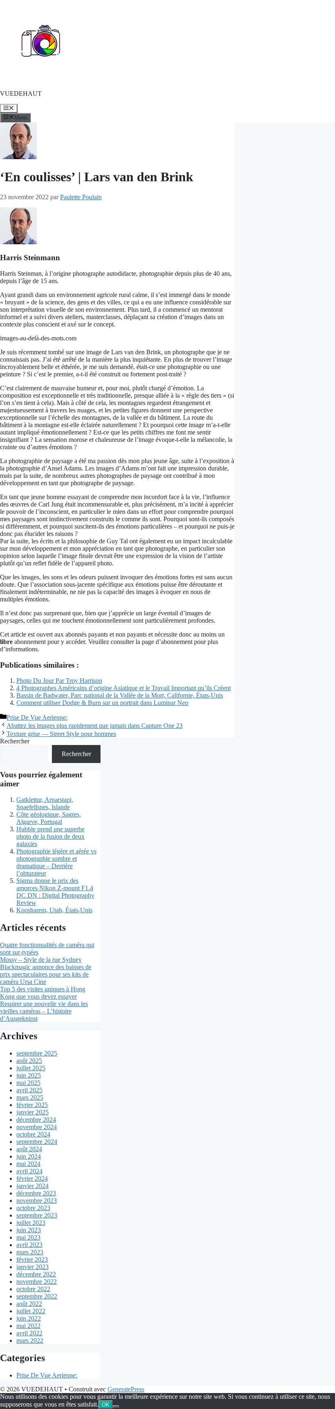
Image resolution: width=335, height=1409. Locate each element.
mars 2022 (29, 1340)
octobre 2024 (33, 1134)
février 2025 (32, 1104)
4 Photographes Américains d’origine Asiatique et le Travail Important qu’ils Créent (123, 687)
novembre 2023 (36, 1200)
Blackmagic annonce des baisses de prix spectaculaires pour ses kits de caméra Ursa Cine (46, 974)
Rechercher (14, 741)
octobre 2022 (33, 1288)
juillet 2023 (30, 1222)
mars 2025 (29, 1097)
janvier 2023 (32, 1266)
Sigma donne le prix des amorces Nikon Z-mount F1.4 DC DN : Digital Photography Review (55, 891)
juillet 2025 (30, 1068)
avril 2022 (29, 1333)
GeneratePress (125, 1389)
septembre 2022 (36, 1296)
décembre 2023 (36, 1193)
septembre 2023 (36, 1215)
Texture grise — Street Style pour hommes (61, 733)
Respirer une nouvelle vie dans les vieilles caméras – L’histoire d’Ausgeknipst (44, 1011)
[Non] (116, 1406)
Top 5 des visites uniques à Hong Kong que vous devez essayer (42, 993)
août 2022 (29, 1303)
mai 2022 (28, 1325)
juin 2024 (28, 1156)
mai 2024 (28, 1163)
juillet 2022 (30, 1311)
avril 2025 (29, 1090)
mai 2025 (28, 1082)
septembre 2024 (36, 1141)
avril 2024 (29, 1171)
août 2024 (29, 1149)
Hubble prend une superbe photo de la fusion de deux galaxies (50, 836)
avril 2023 (29, 1244)
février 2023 (32, 1259)
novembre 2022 (36, 1281)
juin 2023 (28, 1230)
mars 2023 (29, 1252)
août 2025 (29, 1060)
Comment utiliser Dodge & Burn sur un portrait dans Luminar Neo (102, 702)
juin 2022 (28, 1318)
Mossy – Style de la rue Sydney (41, 959)
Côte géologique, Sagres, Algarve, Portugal (48, 818)
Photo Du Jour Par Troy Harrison (59, 680)
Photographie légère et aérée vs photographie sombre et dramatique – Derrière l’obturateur (56, 862)
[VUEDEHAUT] (41, 79)
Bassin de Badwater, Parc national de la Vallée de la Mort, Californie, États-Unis (119, 695)
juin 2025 (28, 1075)
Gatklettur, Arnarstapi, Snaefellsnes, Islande (44, 803)
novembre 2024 (36, 1126)
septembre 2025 (36, 1053)
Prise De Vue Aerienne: (37, 717)
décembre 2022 (36, 1274)
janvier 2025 (32, 1112)
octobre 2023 (33, 1207)
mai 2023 (28, 1237)
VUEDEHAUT (21, 93)
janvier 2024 (32, 1185)
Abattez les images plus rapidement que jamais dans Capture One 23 (95, 725)
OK (105, 1405)
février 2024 (32, 1178)
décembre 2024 (36, 1119)
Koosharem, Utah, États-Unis (54, 910)
